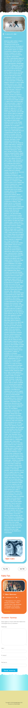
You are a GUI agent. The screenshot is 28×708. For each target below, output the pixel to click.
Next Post (22, 569)
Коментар (4, 627)
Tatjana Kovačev (10, 558)
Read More (7, 611)
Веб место (4, 662)
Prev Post (5, 569)
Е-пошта (4, 655)
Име (3, 648)
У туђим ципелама (9, 594)
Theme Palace (17, 704)
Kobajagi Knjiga (16, 702)
